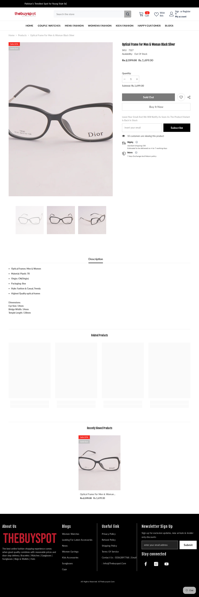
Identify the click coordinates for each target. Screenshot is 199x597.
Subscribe (177, 127)
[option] (61, 119)
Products (22, 35)
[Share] (187, 97)
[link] (181, 97)
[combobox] (89, 14)
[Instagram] (156, 564)
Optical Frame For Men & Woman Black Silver (97, 494)
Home (11, 35)
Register (186, 11)
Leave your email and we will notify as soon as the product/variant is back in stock (156, 119)
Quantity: (126, 73)
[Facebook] (146, 564)
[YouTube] (166, 564)
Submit (188, 545)
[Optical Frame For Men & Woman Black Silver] (99, 462)
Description (95, 259)
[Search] (92, 14)
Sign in (177, 12)
